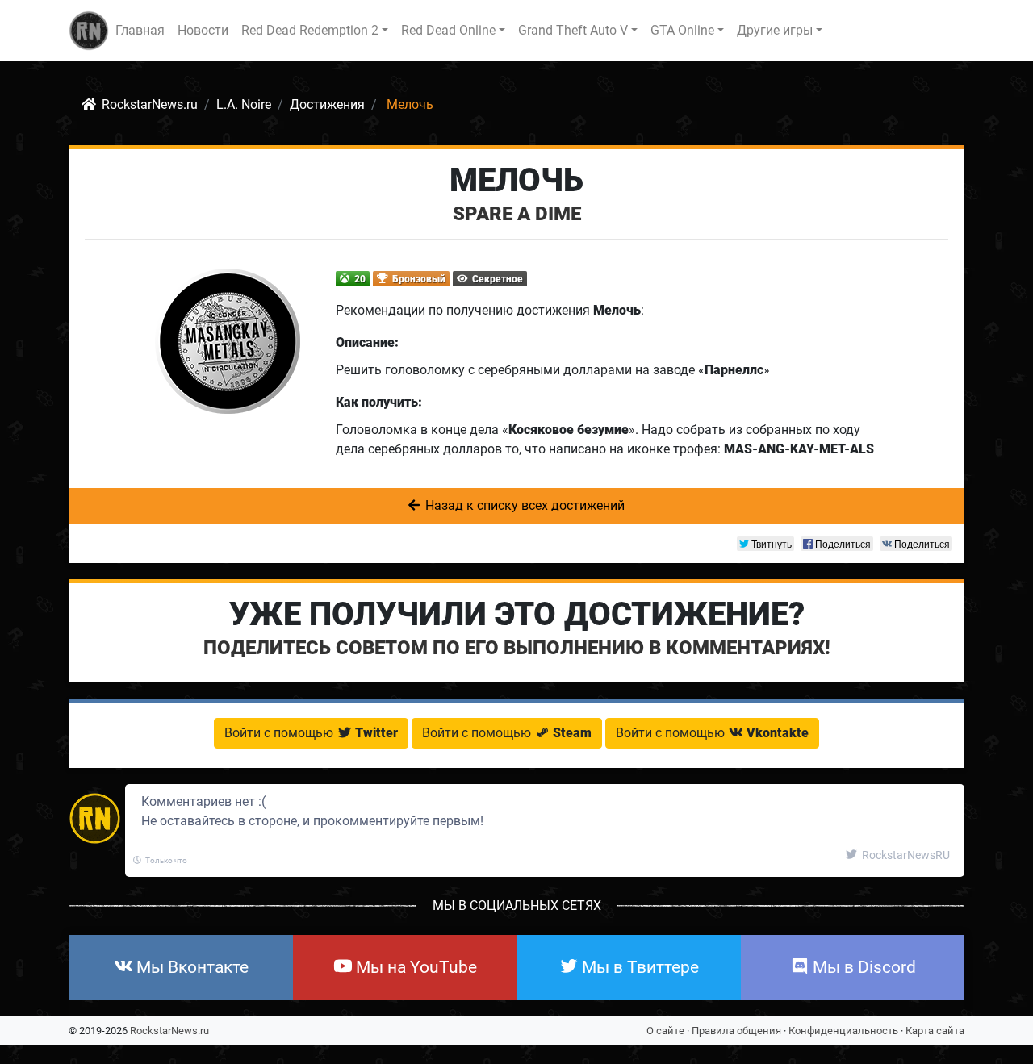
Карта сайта (934, 1030)
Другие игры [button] (775, 30)
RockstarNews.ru (169, 1030)
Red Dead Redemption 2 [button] (309, 30)
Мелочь (516, 180)
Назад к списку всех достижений (523, 505)
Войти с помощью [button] (311, 733)
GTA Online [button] (682, 30)
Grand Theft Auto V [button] (573, 30)
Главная (140, 30)
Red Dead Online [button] (448, 30)
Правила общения (736, 1030)
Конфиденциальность (843, 1030)
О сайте (665, 1030)
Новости (203, 30)
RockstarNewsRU (904, 855)
